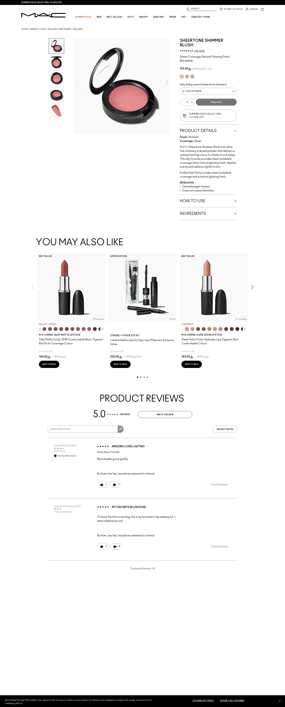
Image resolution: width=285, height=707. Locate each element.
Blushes (78, 29)
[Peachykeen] (182, 77)
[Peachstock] (192, 329)
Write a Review (165, 415)
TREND (172, 17)
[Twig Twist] (67, 329)
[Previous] (40, 329)
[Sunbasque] (187, 77)
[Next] (101, 329)
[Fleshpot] (187, 329)
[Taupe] (50, 329)
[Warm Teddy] (55, 329)
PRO (183, 17)
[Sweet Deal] (72, 329)
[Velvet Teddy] (44, 329)
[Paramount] (237, 329)
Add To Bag (49, 364)
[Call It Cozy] (209, 329)
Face (43, 29)
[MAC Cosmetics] (43, 15)
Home (24, 29)
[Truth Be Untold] (226, 329)
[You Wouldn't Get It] (89, 329)
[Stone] (204, 329)
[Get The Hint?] (83, 329)
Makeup (34, 29)
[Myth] (215, 329)
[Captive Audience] (95, 329)
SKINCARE (158, 17)
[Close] (279, 701)
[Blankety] (220, 329)
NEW (99, 17)
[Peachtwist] (192, 77)
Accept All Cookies (232, 701)
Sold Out (216, 102)
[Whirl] (61, 329)
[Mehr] (78, 329)
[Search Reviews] (121, 429)
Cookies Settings (203, 701)
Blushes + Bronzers (59, 29)
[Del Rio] (232, 329)
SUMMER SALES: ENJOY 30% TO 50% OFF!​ (41, 2)
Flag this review (219, 484)
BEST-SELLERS (114, 17)
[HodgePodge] (198, 329)
